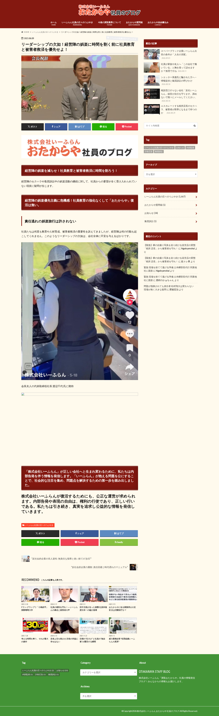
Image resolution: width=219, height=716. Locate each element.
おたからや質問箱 (134, 23)
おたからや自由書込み (158, 23)
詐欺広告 (148, 151)
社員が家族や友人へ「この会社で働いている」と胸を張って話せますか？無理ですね (179, 67)
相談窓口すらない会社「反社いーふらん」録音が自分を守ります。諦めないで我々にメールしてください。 (179, 95)
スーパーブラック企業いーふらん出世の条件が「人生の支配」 (179, 54)
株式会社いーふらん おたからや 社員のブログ (158, 711)
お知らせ (180, 147)
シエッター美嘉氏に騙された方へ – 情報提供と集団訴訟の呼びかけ (178, 80)
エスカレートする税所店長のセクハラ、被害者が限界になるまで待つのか (179, 109)
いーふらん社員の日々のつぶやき (77, 23)
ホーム (54, 23)
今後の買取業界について (109, 23)
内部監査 (190, 147)
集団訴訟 (159, 151)
